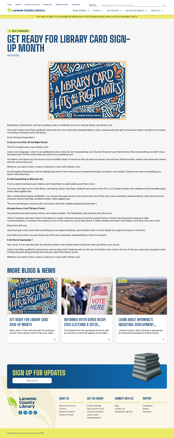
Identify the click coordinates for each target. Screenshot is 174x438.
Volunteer (147, 412)
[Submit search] (164, 5)
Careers (62, 409)
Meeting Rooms (94, 418)
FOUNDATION (47, 4)
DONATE (18, 4)
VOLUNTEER (76, 4)
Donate (146, 409)
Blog (117, 406)
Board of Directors (67, 406)
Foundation (148, 406)
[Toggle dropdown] (89, 10)
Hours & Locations (95, 412)
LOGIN (9, 4)
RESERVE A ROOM (62, 4)
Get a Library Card (95, 409)
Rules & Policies (66, 415)
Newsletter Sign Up (123, 412)
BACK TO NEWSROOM (20, 31)
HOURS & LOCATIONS (32, 4)
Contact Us (120, 409)
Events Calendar (94, 406)
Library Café (92, 415)
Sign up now (32, 380)
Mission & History (67, 412)
